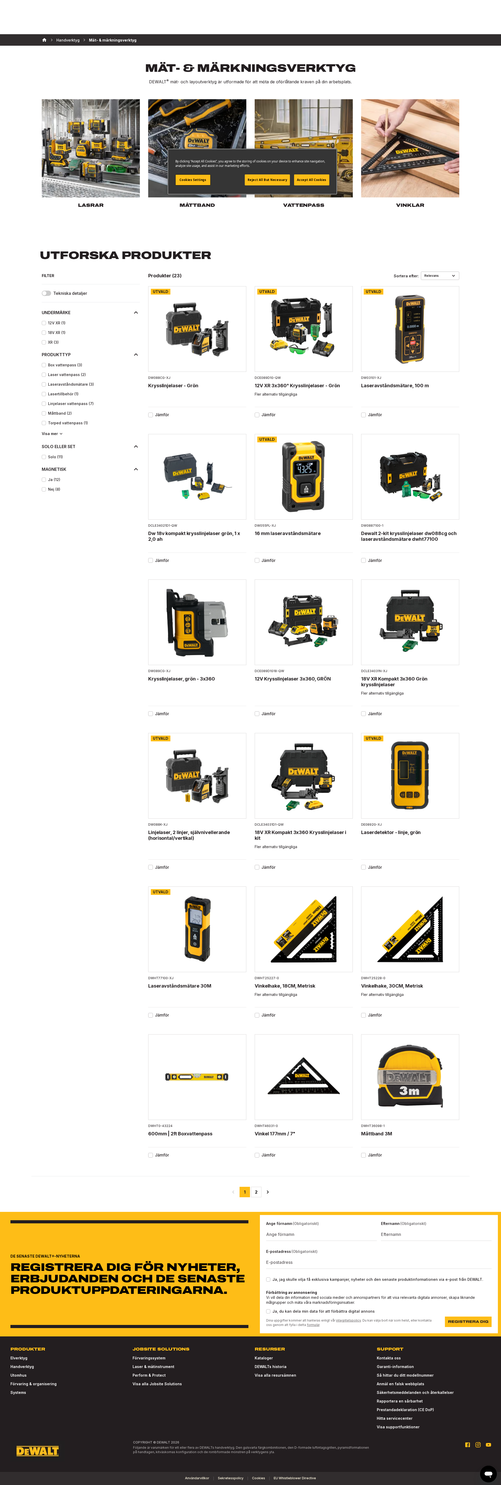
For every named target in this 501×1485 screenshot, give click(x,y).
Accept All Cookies (311, 180)
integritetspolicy (348, 1320)
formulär (313, 1325)
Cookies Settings (193, 180)
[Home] (44, 40)
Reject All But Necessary (267, 180)
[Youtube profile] (488, 1445)
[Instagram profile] (478, 1445)
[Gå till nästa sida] (268, 1192)
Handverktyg (68, 40)
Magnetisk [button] (54, 469)
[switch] (46, 293)
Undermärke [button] (56, 312)
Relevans (431, 276)
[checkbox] (44, 323)
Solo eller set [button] (58, 446)
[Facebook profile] (467, 1445)
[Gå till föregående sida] (233, 1192)
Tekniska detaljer (70, 293)
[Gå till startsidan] (37, 1451)
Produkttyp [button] (56, 354)
